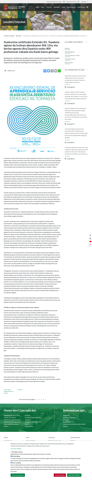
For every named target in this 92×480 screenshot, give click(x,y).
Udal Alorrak (8, 440)
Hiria (42, 7)
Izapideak (57, 7)
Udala (37, 7)
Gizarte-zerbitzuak (10, 417)
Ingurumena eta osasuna (11, 424)
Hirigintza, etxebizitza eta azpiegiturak (33, 422)
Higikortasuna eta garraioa (12, 422)
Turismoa (49, 7)
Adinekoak (66, 415)
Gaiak (63, 7)
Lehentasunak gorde (18, 475)
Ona (43, 398)
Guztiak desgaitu (60, 475)
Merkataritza (29, 426)
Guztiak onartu (74, 475)
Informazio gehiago (16, 448)
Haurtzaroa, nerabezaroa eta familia (9, 391)
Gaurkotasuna (71, 7)
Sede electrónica (71, 1)
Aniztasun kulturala (69, 417)
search (87, 7)
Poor (37, 398)
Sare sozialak (16, 463)
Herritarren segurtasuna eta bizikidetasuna (12, 420)
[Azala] (14, 7)
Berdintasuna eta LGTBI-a (12, 415)
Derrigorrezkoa (17, 452)
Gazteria (27, 415)
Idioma (84, 1)
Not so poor (39, 398)
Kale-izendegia (30, 440)
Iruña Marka (81, 7)
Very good (45, 398)
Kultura (6, 426)
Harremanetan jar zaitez (54, 1)
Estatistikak (16, 456)
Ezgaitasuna (66, 422)
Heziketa (20, 389)
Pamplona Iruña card (54, 440)
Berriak (18, 36)
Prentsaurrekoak (70, 59)
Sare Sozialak (69, 62)
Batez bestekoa (41, 398)
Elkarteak (66, 420)
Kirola (27, 424)
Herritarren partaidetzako (33, 417)
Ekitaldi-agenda (70, 52)
